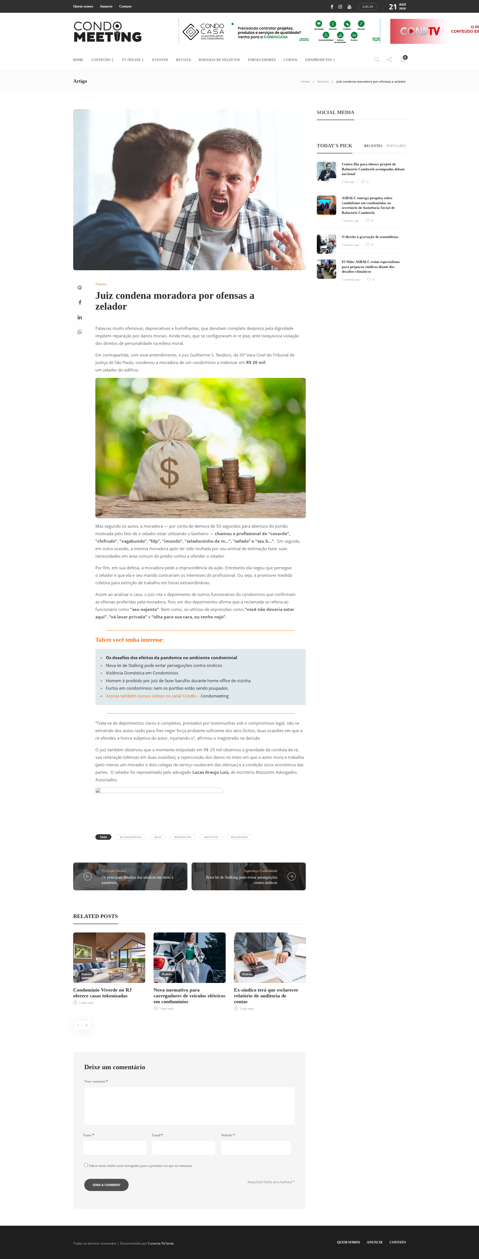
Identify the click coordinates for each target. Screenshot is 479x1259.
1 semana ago (350, 220)
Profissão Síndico (114, 871)
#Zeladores (239, 837)
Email (157, 1135)
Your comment (96, 1081)
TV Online (131, 60)
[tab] (373, 146)
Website (228, 1135)
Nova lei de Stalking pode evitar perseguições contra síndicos (164, 665)
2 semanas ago (351, 279)
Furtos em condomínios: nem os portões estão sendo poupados (167, 688)
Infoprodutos (318, 60)
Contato (125, 6)
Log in (368, 6)
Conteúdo (101, 60)
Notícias (323, 81)
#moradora (182, 837)
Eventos (160, 60)
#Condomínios (131, 837)
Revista (183, 60)
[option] (109, 967)
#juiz (157, 837)
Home (78, 60)
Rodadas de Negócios (219, 60)
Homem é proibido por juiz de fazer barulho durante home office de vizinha (178, 680)
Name (88, 1135)
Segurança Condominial (260, 871)
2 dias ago (348, 181)
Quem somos (83, 6)
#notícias (211, 837)
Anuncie (106, 6)
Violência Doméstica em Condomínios (142, 673)
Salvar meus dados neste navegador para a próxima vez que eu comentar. (141, 1166)
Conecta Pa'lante (161, 1243)
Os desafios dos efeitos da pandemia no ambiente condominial (171, 657)
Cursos (290, 60)
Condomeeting (215, 696)
